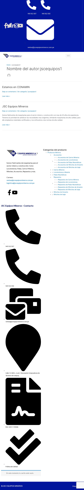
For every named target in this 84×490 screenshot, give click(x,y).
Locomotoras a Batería (62, 172)
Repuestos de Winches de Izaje (69, 189)
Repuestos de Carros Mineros (68, 180)
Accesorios (57, 155)
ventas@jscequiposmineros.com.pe (20, 180)
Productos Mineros (54, 152)
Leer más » (6, 96)
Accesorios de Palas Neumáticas (69, 162)
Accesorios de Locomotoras (68, 160)
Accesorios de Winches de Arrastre (70, 165)
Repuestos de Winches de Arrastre (70, 187)
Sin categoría (22, 91)
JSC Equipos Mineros (15, 106)
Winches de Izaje (60, 194)
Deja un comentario (9, 91)
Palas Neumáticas (60, 175)
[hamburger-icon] (68, 55)
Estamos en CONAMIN (16, 87)
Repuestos (57, 177)
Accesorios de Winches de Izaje (69, 167)
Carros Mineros (59, 170)
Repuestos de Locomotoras (67, 182)
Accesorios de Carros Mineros (68, 157)
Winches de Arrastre (61, 192)
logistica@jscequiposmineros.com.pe (20, 183)
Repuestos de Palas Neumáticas (69, 184)
